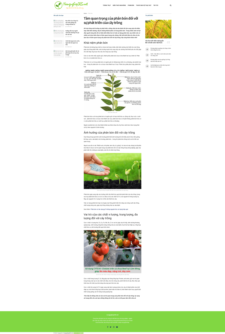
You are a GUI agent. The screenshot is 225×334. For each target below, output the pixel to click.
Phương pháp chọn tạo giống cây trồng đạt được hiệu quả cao (160, 60)
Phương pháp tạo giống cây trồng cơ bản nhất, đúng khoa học (161, 49)
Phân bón (131, 5)
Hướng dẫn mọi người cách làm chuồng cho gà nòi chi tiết (72, 32)
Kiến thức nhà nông (119, 5)
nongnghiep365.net (68, 333)
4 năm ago (69, 26)
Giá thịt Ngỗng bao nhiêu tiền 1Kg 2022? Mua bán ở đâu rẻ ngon (160, 66)
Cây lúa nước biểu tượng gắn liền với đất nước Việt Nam (154, 42)
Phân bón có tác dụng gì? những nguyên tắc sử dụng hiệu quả (109, 209)
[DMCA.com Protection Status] (78, 333)
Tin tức (155, 5)
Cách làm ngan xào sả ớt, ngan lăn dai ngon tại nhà (72, 42)
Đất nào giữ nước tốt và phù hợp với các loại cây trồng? (72, 53)
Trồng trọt (107, 5)
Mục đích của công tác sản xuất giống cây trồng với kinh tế (71, 22)
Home (85, 13)
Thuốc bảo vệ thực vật (143, 5)
